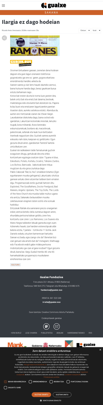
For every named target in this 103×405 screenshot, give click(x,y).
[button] (51, 400)
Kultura (15, 265)
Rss (90, 333)
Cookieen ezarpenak (72, 374)
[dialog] (51, 376)
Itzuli (94, 30)
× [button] (100, 350)
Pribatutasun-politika (51, 377)
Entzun (83, 30)
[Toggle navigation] (3, 5)
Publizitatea (47, 333)
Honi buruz (16, 333)
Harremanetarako (76, 333)
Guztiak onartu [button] (41, 395)
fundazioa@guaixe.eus (51, 290)
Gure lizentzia (35, 312)
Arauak (60, 333)
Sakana (51, 12)
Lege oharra (31, 333)
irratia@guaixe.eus (52, 302)
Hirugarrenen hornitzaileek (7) (35, 365)
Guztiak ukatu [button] (62, 395)
